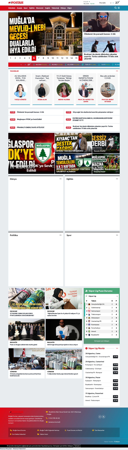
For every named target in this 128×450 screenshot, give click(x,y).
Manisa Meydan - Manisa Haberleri (13, 449)
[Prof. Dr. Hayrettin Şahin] (85, 90)
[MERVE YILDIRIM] (64, 90)
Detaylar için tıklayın (101, 341)
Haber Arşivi (44, 434)
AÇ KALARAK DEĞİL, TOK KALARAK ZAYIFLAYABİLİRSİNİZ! (20, 78)
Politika (14, 235)
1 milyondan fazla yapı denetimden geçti (62, 374)
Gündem (11, 8)
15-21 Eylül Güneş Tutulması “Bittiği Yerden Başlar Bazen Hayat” (64, 78)
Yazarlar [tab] (14, 71)
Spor (26, 8)
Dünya (63, 8)
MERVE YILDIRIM (64, 99)
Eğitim (31, 8)
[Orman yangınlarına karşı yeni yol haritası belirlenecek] (26, 359)
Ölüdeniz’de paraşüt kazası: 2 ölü (30, 112)
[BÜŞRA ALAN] (42, 90)
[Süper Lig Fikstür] (117, 348)
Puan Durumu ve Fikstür (74, 430)
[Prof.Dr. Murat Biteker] (107, 90)
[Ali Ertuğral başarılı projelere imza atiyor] (64, 329)
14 (71, 58)
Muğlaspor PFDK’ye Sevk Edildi (29, 119)
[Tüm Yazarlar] (117, 71)
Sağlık (47, 8)
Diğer (69, 8)
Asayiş (19, 8)
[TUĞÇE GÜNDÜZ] (20, 90)
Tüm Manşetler (99, 430)
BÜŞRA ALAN (42, 99)
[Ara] (115, 8)
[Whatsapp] (100, 416)
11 (57, 58)
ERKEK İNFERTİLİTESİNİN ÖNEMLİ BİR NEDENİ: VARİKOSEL (86, 78)
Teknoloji (55, 8)
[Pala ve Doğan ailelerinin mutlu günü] (26, 329)
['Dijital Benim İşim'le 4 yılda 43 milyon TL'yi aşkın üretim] (64, 298)
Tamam (77, 446)
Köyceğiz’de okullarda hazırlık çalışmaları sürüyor (93, 112)
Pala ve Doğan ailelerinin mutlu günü (23, 344)
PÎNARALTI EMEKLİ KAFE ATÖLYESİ (30, 127)
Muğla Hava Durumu (19, 430)
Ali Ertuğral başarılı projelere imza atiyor (62, 344)
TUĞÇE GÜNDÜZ (20, 99)
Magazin (13, 342)
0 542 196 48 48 (54, 418)
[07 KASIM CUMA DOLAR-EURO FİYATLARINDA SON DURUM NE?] (26, 298)
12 (62, 58)
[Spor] (117, 235)
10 (53, 58)
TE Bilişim (117, 441)
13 (67, 58)
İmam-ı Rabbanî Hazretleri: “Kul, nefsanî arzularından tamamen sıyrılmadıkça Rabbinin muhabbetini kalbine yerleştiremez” (42, 78)
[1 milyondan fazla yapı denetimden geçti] (64, 359)
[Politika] (61, 235)
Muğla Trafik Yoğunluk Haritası (49, 430)
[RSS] (103, 416)
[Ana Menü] (118, 8)
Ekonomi (39, 8)
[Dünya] (61, 179)
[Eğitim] (117, 179)
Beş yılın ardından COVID (107, 77)
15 (76, 58)
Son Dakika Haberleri (19, 434)
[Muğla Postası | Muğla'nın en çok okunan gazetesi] (15, 3)
